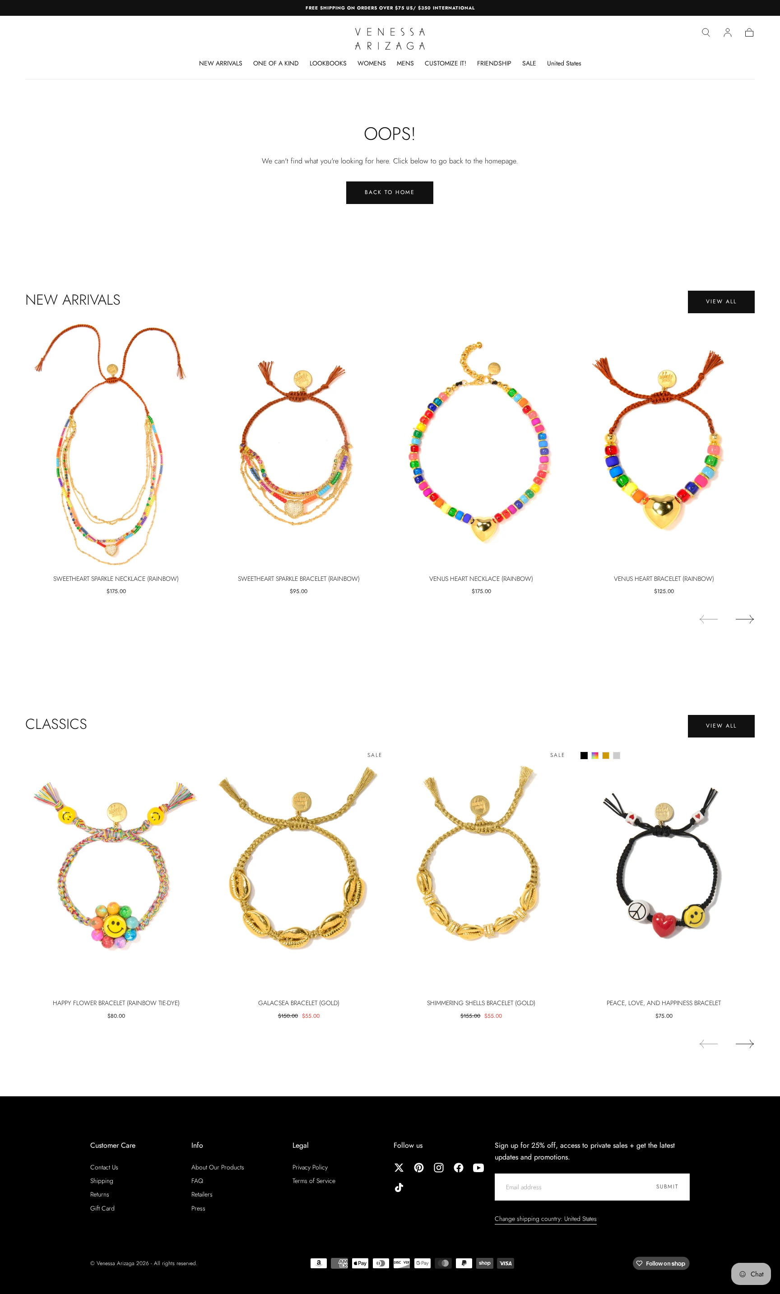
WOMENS (372, 64)
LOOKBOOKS (328, 64)
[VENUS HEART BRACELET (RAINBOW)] (664, 444)
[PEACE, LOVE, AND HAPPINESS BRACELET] (664, 869)
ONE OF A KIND (276, 64)
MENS (405, 64)
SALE (529, 64)
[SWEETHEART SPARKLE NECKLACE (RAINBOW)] (116, 444)
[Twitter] (399, 1168)
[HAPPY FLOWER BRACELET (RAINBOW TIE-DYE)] (116, 869)
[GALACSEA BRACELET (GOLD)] (299, 869)
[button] (706, 32)
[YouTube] (478, 1168)
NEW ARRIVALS (220, 64)
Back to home (390, 192)
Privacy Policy (310, 1167)
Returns (99, 1194)
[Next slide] (745, 619)
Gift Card (102, 1208)
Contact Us (104, 1167)
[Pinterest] (419, 1168)
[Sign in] (727, 32)
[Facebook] (459, 1168)
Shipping (101, 1180)
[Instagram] (439, 1168)
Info (197, 1145)
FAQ (197, 1180)
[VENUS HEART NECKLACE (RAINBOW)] (481, 444)
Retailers (202, 1194)
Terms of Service (313, 1180)
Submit (667, 1187)
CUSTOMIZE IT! (445, 64)
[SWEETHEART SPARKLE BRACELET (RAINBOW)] (299, 444)
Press (198, 1208)
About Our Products (217, 1167)
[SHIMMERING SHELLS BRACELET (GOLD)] (481, 869)
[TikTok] (399, 1187)
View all (721, 301)
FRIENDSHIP (494, 64)
